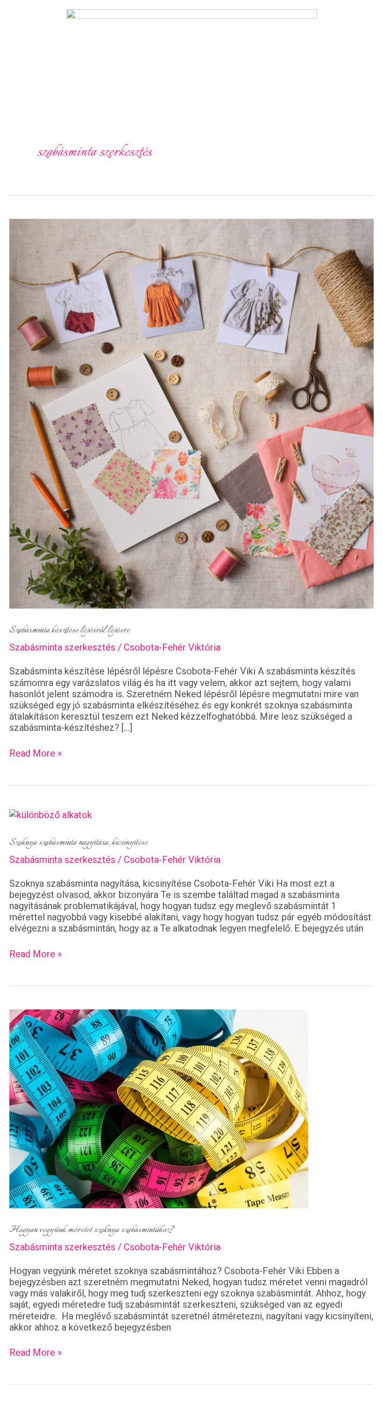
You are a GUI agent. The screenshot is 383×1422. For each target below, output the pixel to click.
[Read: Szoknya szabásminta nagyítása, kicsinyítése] (50, 814)
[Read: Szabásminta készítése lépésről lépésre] (191, 413)
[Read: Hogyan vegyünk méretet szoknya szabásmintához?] (158, 1108)
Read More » (35, 753)
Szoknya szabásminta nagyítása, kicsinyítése (78, 842)
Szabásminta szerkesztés (62, 647)
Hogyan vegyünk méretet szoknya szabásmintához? (91, 1230)
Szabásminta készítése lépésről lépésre (69, 630)
